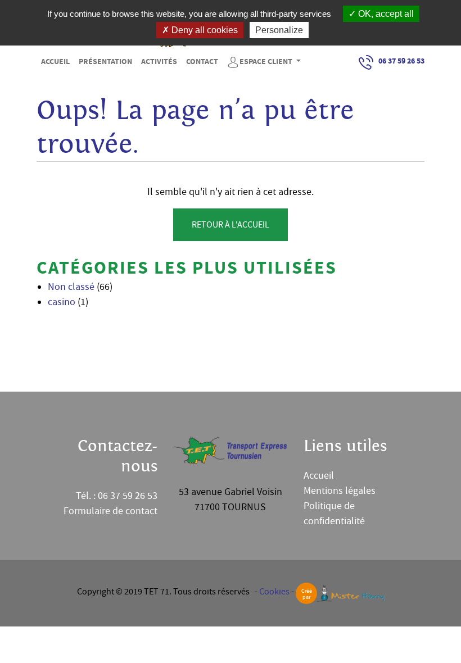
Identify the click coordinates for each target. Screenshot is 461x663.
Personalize (279, 30)
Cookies (274, 591)
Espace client (266, 61)
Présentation (105, 61)
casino (61, 302)
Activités (159, 61)
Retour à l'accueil (230, 224)
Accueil (55, 61)
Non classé (71, 286)
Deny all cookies (203, 30)
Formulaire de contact (110, 511)
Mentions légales (340, 490)
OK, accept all (385, 14)
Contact (202, 61)
